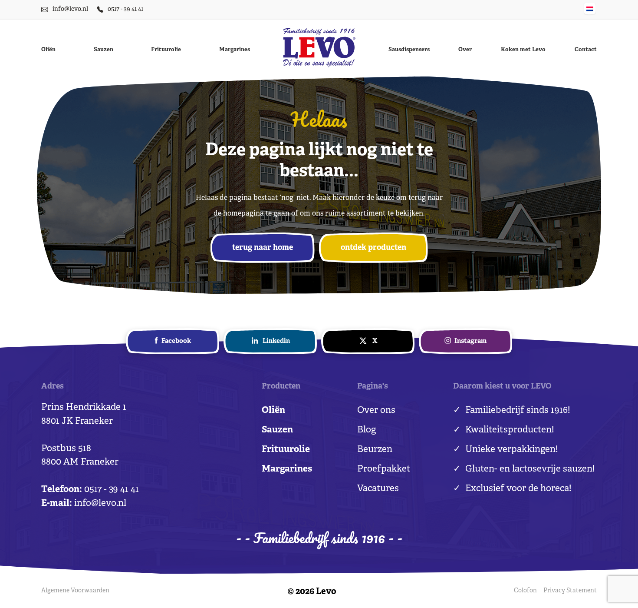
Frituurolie (166, 50)
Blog (366, 430)
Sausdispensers (409, 50)
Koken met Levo (523, 50)
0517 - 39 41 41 (125, 9)
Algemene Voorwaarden (75, 591)
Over (465, 50)
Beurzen (374, 449)
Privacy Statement (570, 591)
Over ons (376, 410)
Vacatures (378, 489)
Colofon (525, 591)
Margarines (234, 50)
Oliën (48, 50)
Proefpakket (384, 469)
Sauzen (103, 50)
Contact (586, 50)
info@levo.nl (70, 9)
